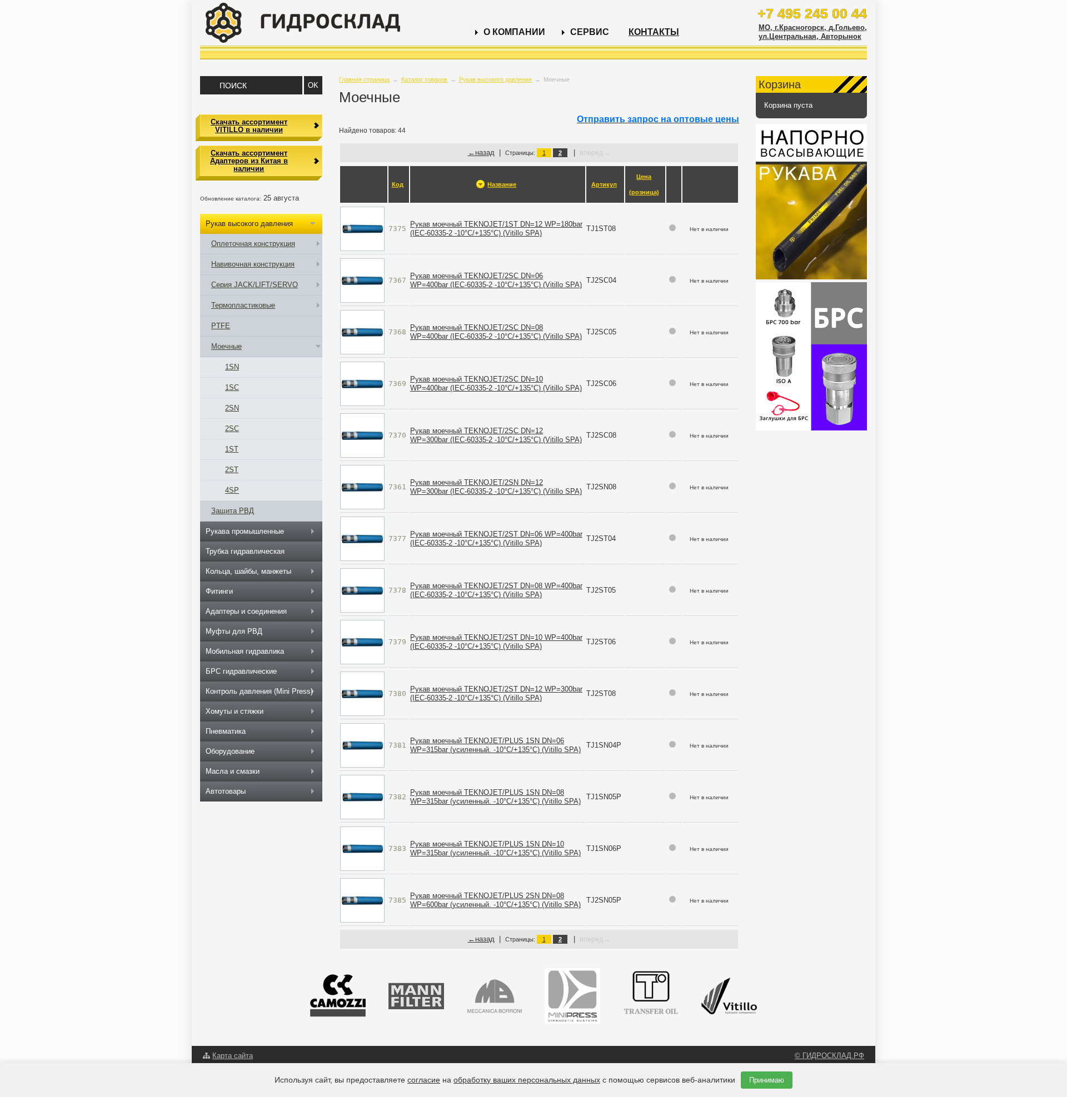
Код (397, 184)
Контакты (654, 32)
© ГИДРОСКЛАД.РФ (829, 1055)
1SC (232, 387)
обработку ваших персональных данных (526, 1079)
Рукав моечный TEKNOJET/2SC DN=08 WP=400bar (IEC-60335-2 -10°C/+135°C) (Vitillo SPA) (496, 331)
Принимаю (766, 1080)
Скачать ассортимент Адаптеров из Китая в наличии (249, 161)
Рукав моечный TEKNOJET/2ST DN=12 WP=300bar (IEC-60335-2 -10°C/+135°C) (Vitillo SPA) (496, 693)
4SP (232, 490)
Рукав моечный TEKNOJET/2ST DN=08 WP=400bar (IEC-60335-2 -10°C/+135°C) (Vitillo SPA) (496, 590)
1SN (232, 367)
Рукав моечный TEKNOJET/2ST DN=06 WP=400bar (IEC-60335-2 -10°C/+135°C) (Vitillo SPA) (496, 538)
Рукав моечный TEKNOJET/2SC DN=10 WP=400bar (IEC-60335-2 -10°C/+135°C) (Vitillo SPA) (496, 383)
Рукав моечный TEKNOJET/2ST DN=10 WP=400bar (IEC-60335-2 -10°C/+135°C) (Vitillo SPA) (496, 641)
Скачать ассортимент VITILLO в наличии (249, 126)
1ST (231, 449)
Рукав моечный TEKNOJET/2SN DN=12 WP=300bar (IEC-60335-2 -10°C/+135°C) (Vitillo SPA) (496, 486)
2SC (232, 428)
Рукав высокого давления (495, 79)
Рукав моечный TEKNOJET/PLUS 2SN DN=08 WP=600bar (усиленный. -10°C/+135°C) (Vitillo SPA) (495, 900)
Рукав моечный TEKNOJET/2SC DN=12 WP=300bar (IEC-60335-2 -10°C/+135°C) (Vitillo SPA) (496, 435)
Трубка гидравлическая (245, 551)
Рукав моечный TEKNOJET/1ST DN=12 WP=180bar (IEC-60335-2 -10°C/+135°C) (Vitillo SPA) (496, 228)
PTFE (220, 326)
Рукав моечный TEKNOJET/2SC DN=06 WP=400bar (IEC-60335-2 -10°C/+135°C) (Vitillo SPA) (496, 280)
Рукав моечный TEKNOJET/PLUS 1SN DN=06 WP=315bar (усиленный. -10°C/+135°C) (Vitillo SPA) (495, 745)
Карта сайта (232, 1055)
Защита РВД (232, 511)
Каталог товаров (424, 79)
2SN (232, 408)
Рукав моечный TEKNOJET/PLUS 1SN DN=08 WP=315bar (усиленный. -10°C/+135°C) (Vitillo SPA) (495, 796)
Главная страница (364, 79)
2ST (231, 469)
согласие (423, 1079)
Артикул (604, 184)
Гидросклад (303, 23)
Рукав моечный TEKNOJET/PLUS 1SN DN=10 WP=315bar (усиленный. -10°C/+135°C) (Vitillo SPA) (495, 848)
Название (501, 184)
